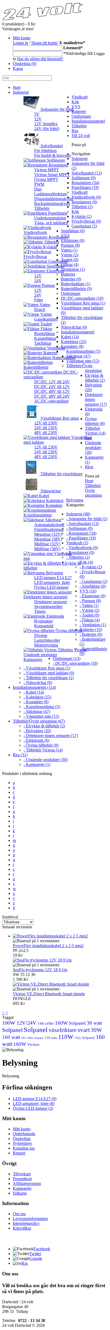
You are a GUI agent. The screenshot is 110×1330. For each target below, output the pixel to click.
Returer (19, 1153)
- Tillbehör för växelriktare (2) (48, 677)
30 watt (94, 1023)
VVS (76, 106)
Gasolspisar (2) (84, 226)
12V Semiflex (46, 123)
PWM (39, 184)
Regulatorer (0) (84, 202)
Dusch (39, 309)
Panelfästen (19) (85, 187)
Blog (89, 467)
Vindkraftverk (35, 232)
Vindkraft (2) (77, 543)
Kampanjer (32, 659)
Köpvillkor (22, 1228)
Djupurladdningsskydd (53, 198)
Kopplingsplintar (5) (83, 351)
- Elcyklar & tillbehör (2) (44, 726)
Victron (33, 1044)
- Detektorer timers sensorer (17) (50, 735)
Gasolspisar (57, 261)
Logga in (20, 42)
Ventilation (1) (73, 269)
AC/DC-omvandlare (51, 401)
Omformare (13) (66, 658)
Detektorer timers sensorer (45, 597)
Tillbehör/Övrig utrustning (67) (39, 721)
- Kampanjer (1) (36, 764)
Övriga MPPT (46, 179)
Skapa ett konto (44, 42)
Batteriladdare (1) (75, 284)
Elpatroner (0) (72, 240)
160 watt (11, 1037)
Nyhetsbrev (22, 1143)
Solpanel (77, 1023)
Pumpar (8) (70, 245)
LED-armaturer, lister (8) (33, 1103)
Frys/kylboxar (35, 256)
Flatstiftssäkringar (49, 529)
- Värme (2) (89, 610)
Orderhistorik (24, 1133)
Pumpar (48, 285)
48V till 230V (46, 432)
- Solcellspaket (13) (82, 523)
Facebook (42, 1249)
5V (37, 114)
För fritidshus (45, 150)
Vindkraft (80, 97)
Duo (38, 189)
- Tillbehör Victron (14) (43, 750)
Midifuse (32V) (47, 544)
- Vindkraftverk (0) (82, 547)
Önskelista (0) (24, 63)
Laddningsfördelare (50, 194)
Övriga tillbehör (68, 630)
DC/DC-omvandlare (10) (82, 298)
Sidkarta (20, 1193)
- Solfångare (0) (79, 528)
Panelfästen (57, 213)
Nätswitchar (50, 491)
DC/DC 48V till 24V (52, 396)
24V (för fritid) (46, 128)
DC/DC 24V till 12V (52, 386)
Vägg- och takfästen (51, 223)
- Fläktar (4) (90, 620)
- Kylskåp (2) (91, 567)
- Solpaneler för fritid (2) (86, 518)
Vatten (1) (69, 250)
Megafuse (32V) (48, 534)
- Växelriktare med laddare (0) (48, 673)
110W (65, 1036)
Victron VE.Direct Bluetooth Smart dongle (49, 993)
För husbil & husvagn (52, 155)
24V (38, 280)
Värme (45, 314)
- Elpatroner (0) (92, 596)
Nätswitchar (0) (74, 327)
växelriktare (63, 1030)
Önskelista (21, 1138)
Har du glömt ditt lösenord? (40, 58)
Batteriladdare (63, 357)
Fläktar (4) (69, 264)
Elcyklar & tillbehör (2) (95, 377)
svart (84, 1030)
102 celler (27, 1037)
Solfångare (55, 160)
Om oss (19, 1213)
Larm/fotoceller (47, 640)
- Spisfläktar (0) (93, 586)
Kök (75, 102)
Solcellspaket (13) (87, 173)
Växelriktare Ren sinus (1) (83, 303)
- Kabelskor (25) (37, 697)
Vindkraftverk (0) (86, 197)
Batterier (79, 111)
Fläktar (46, 328)
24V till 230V (46, 427)
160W (61, 1023)
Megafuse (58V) (48, 539)
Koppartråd (43, 626)
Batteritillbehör (36, 367)
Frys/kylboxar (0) (86, 221)
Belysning (54, 573)
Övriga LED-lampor (51, 587)
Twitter (35, 1253)
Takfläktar (42, 343)
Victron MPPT (46, 170)
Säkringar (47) (78, 356)
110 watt (51, 1038)
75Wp (77, 1037)
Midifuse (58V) (47, 548)
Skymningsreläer (48, 606)
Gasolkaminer (46, 319)
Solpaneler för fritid (56, 109)
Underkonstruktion (50, 218)
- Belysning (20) (37, 730)
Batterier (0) (71, 279)
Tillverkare (22, 1174)
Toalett (45, 324)
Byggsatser (43, 621)
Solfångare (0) (84, 178)
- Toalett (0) (89, 615)
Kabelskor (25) (73, 341)
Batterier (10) (91, 629)
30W (96, 1030)
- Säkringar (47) (36, 711)
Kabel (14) (70, 337)
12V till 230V (46, 423)
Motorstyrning (46, 645)
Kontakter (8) (72, 346)
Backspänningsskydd (52, 203)
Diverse (40, 635)
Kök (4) (86, 562)
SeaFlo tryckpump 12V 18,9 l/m (40, 969)
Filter (38, 300)
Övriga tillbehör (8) (95, 421)
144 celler (45, 1023)
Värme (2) (69, 255)
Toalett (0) (69, 259)
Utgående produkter (40, 654)
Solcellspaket (51, 145)
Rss (25, 1263)
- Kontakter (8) (36, 702)
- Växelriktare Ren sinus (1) (46, 668)
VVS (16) (88, 591)
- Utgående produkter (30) (45, 759)
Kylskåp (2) (82, 216)
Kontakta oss (24, 1148)
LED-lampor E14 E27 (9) (34, 1098)
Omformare (81, 116)
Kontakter (53, 505)
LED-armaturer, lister (52, 582)
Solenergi (21, 92)
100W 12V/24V (19, 1023)
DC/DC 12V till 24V (52, 381)
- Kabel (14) (33, 692)
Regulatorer (58, 165)
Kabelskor (54, 500)
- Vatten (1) (89, 605)
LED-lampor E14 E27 (53, 577)
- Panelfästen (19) (81, 538)
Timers (40, 611)
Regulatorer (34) (85, 182)
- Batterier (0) (91, 634)
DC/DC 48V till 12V (52, 391)
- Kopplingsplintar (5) (41, 706)
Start (17, 87)
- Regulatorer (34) (81, 533)
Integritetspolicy (26, 1223)
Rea (75, 130)
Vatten (44, 304)
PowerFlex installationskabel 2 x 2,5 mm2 (48, 945)
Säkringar (52, 520)
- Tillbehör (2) (78, 557)
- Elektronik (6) (36, 740)
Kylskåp (49, 247)
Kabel (43, 495)
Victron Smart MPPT (52, 174)
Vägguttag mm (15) (82, 361)
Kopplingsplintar (37, 515)
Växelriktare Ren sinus (59, 418)
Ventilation (55, 348)
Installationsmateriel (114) (34, 687)
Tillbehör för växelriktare (61, 474)
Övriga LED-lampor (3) (33, 1108)
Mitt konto (21, 38)
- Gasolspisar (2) (93, 581)
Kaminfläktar (45, 338)
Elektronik (54, 616)
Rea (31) (20, 755)
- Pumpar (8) (90, 600)
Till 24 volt (81, 135)
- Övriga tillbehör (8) (40, 745)
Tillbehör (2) (82, 206)
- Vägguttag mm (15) (41, 716)
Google (36, 1258)
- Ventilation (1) (93, 624)
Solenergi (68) (78, 514)
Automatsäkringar (49, 524)
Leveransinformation (30, 1218)
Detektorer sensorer (50, 601)
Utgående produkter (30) (93, 447)
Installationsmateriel (88, 121)
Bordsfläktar (44, 333)
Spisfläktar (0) (73, 231)
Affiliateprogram (27, 1183)
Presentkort (22, 1178)
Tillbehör (41, 208)
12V (38, 119)
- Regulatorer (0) (80, 552)
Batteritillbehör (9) (76, 288)
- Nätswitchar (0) (37, 682)
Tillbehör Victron (72, 650)
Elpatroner (54, 271)
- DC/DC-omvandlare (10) (75, 663)
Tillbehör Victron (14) (95, 430)
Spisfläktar (55, 266)
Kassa (18, 68)
